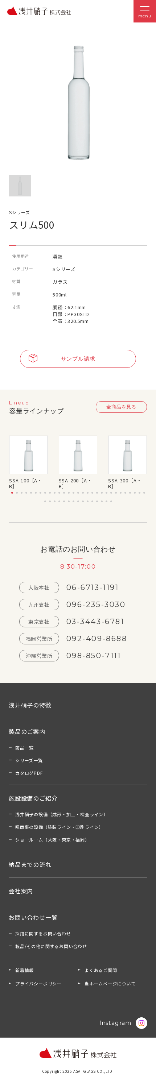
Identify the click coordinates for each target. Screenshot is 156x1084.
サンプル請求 (78, 358)
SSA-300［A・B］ (124, 483)
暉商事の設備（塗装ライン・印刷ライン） (59, 827)
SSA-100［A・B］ (25, 483)
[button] (12, 493)
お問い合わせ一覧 (33, 917)
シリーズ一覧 (29, 760)
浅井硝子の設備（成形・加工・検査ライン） (61, 814)
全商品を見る (121, 407)
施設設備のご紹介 (33, 798)
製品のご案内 (27, 731)
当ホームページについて (110, 983)
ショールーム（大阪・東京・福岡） (52, 839)
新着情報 (24, 970)
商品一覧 (24, 747)
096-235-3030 (96, 604)
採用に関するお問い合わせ (43, 933)
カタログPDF (29, 773)
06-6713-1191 (92, 587)
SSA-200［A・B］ (75, 483)
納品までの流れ (30, 864)
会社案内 (21, 890)
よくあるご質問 (101, 970)
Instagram (115, 1022)
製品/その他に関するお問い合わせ (51, 946)
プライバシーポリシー (38, 983)
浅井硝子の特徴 (30, 705)
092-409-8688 (96, 638)
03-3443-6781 (95, 621)
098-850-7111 (93, 655)
